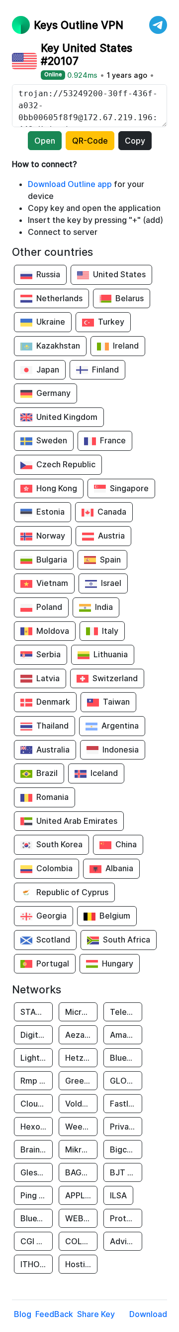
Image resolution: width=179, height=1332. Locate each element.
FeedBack (54, 1314)
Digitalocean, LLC (36, 1035)
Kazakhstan (58, 346)
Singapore (129, 488)
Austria (111, 536)
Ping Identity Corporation (36, 1195)
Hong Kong (56, 488)
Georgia (51, 916)
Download (148, 1314)
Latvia (48, 678)
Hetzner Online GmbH (81, 1058)
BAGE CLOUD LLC (81, 1172)
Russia (48, 274)
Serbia (48, 654)
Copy (135, 141)
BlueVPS (126, 1058)
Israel (111, 583)
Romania (52, 797)
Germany (53, 393)
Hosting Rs (81, 1264)
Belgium (114, 916)
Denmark (53, 702)
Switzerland (115, 678)
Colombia (54, 868)
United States (119, 274)
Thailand (52, 726)
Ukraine (50, 322)
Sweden (51, 440)
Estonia (50, 512)
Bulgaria (51, 560)
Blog (22, 1314)
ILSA (118, 1195)
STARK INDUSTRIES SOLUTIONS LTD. (36, 1012)
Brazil (47, 773)
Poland (49, 607)
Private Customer (126, 1127)
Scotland (53, 940)
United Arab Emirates (76, 821)
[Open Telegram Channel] (158, 25)
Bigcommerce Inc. (126, 1149)
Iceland (104, 773)
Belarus (129, 298)
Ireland (126, 346)
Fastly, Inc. (126, 1104)
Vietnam (52, 583)
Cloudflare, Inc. (36, 1104)
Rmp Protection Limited (36, 1081)
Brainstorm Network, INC (36, 1149)
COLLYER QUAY (81, 1241)
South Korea (59, 844)
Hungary (117, 963)
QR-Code (90, 141)
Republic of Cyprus (72, 892)
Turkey (111, 322)
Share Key (96, 1314)
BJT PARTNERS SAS (126, 1172)
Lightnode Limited (36, 1058)
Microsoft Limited (81, 1012)
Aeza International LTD (81, 1035)
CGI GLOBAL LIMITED (36, 1241)
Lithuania (110, 654)
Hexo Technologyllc (36, 1127)
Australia (53, 750)
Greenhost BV (81, 1081)
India (104, 607)
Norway (50, 536)
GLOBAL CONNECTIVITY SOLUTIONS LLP (126, 1081)
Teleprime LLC (126, 1012)
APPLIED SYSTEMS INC (81, 1195)
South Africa (126, 940)
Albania (119, 868)
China (126, 844)
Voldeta (80, 1104)
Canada (111, 512)
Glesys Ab (36, 1172)
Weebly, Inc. (81, 1127)
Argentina (120, 726)
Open (44, 141)
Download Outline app (70, 184)
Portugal (52, 963)
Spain (110, 560)
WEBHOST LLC (81, 1218)
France (113, 440)
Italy (110, 631)
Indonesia (120, 750)
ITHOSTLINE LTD (36, 1264)
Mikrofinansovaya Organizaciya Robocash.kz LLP (81, 1149)
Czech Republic (65, 464)
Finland (105, 370)
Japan (47, 370)
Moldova (52, 631)
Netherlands (59, 298)
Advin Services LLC (126, 1241)
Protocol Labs (126, 1218)
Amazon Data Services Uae (126, 1035)
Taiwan (116, 702)
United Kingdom (66, 417)
